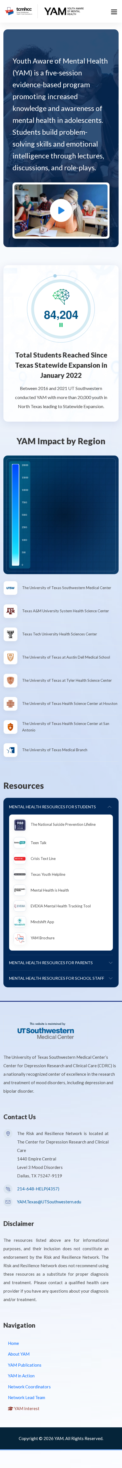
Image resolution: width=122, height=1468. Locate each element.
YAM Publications (24, 1364)
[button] (61, 210)
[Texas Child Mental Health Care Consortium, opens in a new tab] (19, 10)
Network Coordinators (29, 1386)
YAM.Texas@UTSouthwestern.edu (49, 1201)
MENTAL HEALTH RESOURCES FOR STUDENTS (52, 806)
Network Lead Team (26, 1397)
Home (13, 1343)
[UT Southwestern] (45, 1030)
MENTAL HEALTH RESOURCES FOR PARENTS (51, 962)
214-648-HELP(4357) (38, 1188)
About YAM (19, 1353)
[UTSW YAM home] (64, 10)
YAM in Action (21, 1375)
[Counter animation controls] (61, 325)
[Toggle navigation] (113, 11)
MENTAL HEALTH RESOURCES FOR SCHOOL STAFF (56, 978)
